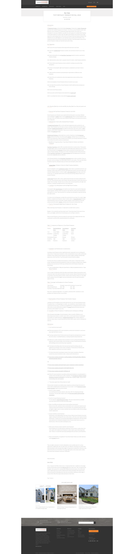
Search (91, 2)
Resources (51, 6)
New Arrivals (59, 532)
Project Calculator (70, 533)
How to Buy (58, 6)
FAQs (68, 535)
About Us (79, 532)
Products (38, 6)
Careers (79, 533)
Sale (64, 6)
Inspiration (44, 6)
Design (68, 12)
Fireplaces (51, 478)
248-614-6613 (91, 534)
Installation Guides (70, 530)
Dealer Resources (70, 536)
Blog (65, 12)
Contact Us (93, 531)
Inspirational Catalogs (61, 537)
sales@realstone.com (93, 533)
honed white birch (77, 198)
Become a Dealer (81, 535)
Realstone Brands (81, 536)
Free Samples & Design (91, 6)
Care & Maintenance (71, 532)
